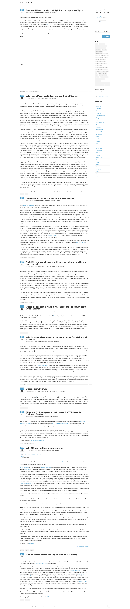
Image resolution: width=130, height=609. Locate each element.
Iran (101, 65)
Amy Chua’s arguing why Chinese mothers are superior (52, 461)
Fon (47, 24)
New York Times (83, 581)
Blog (42, 3)
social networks (24, 302)
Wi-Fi (99, 84)
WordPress (47, 606)
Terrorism (98, 169)
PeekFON (98, 155)
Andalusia (22, 91)
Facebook (98, 55)
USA (96, 84)
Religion (98, 162)
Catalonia (98, 108)
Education (46, 341)
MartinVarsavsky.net (37, 12)
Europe (106, 53)
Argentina (98, 106)
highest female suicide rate (26, 483)
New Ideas (98, 145)
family (27, 550)
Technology (98, 79)
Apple (97, 43)
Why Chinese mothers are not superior (44, 448)
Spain (45, 12)
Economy (98, 111)
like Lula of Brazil (80, 242)
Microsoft (98, 71)
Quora (54, 315)
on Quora (31, 543)
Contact (66, 3)
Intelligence (23, 384)
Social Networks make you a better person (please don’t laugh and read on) (56, 263)
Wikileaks (32, 443)
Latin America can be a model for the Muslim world (50, 198)
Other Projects (100, 150)
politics (104, 73)
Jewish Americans (24, 467)
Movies (98, 141)
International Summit (100, 61)
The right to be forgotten (51, 274)
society (31, 302)
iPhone (97, 65)
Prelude (98, 159)
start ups (106, 77)
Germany (101, 57)
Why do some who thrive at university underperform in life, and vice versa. (56, 338)
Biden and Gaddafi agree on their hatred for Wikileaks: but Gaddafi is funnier (54, 413)
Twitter (107, 82)
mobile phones (105, 71)
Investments (56, 3)
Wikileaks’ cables (51, 235)
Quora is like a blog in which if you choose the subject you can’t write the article (56, 307)
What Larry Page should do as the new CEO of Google (51, 96)
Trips (97, 171)
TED (103, 79)
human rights (23, 257)
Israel (106, 67)
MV (27, 91)
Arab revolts (99, 104)
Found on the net (100, 122)
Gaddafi (26, 443)
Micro (97, 136)
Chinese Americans (46, 467)
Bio (48, 3)
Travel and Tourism (33, 91)
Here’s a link (27, 469)
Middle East (47, 557)
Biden (21, 443)
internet (97, 63)
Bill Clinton (102, 43)
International (47, 200)
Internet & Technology (49, 266)
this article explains (76, 570)
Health (97, 59)
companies (98, 47)
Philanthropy (99, 157)
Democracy (98, 49)
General (46, 416)
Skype (97, 75)
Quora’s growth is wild (36, 389)
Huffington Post (51, 597)
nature (99, 73)
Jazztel (105, 69)
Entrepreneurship (99, 53)
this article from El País (29, 205)
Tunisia (21, 599)
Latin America (31, 257)
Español (99, 17)
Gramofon (98, 127)
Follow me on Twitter (103, 96)
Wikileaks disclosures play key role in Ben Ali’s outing (51, 554)
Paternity (46, 450)
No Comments (53, 12)
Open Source (99, 148)
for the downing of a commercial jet (61, 423)
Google (22, 193)
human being (103, 59)
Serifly (56, 606)
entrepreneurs (99, 51)
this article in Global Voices (37, 440)
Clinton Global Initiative (101, 45)
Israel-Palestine (99, 69)
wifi (26, 193)
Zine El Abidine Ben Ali (41, 563)
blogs (21, 332)
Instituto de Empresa (43, 365)
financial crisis (104, 55)
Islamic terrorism (100, 67)
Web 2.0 (98, 176)
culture (22, 550)
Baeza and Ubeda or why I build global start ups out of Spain (54, 10)
